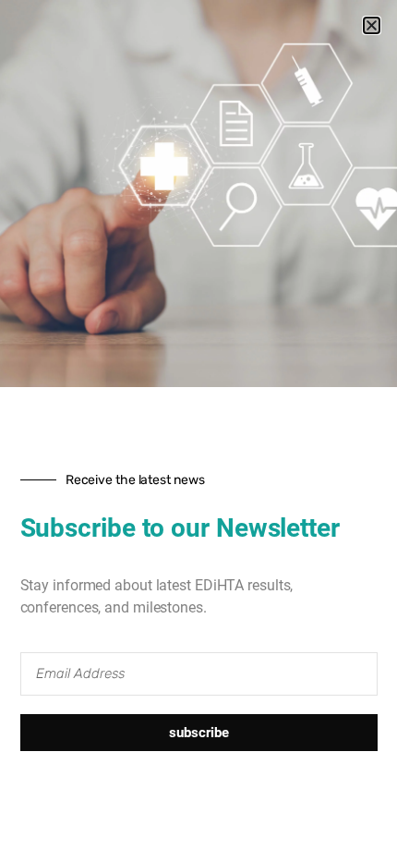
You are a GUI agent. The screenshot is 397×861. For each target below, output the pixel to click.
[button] (372, 25)
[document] (198, 430)
